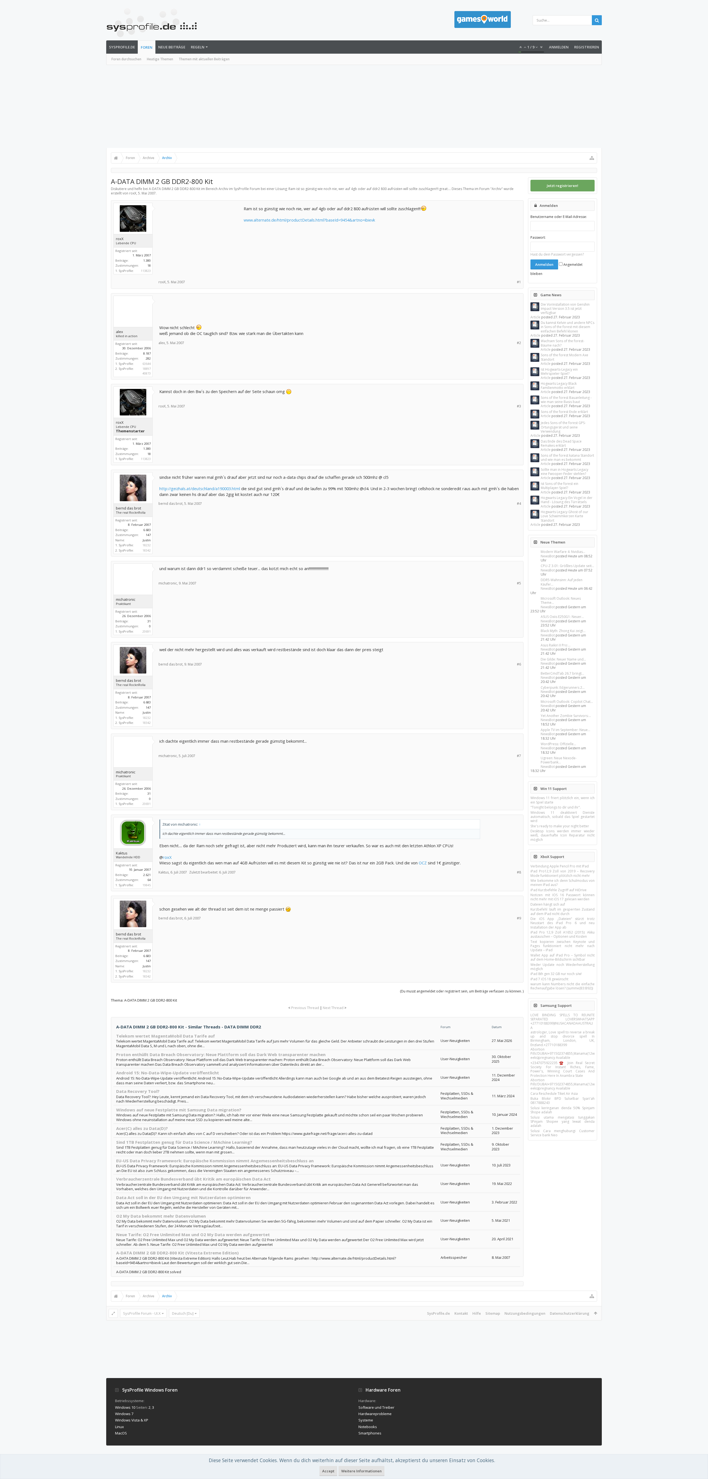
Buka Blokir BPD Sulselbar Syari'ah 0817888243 (562, 1100)
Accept (328, 1470)
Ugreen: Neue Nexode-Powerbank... (559, 760)
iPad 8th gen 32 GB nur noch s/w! (556, 973)
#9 (519, 918)
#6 (519, 664)
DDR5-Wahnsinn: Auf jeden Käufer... (561, 582)
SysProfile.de (122, 47)
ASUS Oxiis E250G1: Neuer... (562, 616)
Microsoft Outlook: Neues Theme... (561, 600)
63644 (146, 364)
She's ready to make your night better (559, 826)
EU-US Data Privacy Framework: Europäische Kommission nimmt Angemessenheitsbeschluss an (215, 1160)
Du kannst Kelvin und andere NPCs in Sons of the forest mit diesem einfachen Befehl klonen (567, 327)
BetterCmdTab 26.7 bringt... (562, 673)
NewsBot (548, 556)
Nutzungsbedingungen (524, 1313)
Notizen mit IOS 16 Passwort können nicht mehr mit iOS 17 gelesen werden (562, 897)
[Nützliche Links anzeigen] (592, 158)
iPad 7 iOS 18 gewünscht (549, 979)
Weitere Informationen (361, 1470)
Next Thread (333, 1007)
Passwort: (538, 237)
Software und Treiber (376, 1407)
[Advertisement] (354, 106)
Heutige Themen (160, 59)
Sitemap (492, 1313)
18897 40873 (146, 370)
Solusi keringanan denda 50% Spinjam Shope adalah (562, 1110)
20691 (146, 631)
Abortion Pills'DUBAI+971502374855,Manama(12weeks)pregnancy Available (562, 1053)
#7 (519, 756)
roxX (167, 857)
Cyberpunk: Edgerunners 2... (563, 687)
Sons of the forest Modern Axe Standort (564, 357)
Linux (119, 1426)
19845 (146, 885)
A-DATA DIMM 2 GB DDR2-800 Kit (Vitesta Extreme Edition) (177, 1253)
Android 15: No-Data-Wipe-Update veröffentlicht (167, 1072)
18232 (146, 545)
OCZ (423, 862)
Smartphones (369, 1433)
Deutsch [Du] (183, 1313)
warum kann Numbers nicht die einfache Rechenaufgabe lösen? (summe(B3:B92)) (562, 986)
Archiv (496, 188)
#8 (519, 872)
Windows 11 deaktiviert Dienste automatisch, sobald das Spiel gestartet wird (562, 816)
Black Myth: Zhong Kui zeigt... (563, 630)
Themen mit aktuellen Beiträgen (204, 59)
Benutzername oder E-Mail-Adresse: (558, 216)
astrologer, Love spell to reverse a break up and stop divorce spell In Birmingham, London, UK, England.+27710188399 (562, 1038)
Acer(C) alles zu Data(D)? (142, 1128)
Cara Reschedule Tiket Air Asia (554, 1093)
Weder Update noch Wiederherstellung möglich (562, 966)
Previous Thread (305, 1007)
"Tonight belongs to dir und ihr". (555, 807)
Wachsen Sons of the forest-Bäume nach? (562, 343)
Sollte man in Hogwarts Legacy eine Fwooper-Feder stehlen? (564, 471)
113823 (146, 271)
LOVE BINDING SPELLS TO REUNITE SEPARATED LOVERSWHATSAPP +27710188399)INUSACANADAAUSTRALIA (562, 1021)
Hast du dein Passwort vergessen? (557, 254)
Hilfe (476, 1313)
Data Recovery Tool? (138, 1091)
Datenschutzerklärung (569, 1313)
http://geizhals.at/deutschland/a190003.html (199, 488)
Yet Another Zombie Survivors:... (566, 715)
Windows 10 (125, 1407)
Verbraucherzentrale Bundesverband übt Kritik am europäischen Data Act (193, 1179)
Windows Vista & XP (131, 1420)
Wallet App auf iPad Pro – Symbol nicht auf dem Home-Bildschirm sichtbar (562, 957)
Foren (146, 47)
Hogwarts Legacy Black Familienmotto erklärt (559, 385)
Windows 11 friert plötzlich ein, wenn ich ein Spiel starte (562, 800)
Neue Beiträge (171, 47)
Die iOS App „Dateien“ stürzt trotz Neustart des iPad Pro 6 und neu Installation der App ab (562, 923)
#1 (519, 282)
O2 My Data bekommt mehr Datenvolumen (161, 1216)
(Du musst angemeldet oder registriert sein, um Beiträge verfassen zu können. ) (462, 991)
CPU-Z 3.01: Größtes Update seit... (567, 565)
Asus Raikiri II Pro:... (556, 645)
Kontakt (461, 1313)
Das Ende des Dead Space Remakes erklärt (561, 443)
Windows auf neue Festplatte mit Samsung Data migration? (178, 1110)
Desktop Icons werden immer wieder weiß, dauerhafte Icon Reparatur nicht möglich (562, 835)
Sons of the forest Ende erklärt (564, 411)
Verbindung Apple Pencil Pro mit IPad (559, 866)
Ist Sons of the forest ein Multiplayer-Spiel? (559, 485)
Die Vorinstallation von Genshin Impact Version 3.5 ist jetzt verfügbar (565, 308)
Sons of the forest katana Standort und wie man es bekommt (567, 457)
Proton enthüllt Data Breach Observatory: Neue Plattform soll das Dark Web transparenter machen (221, 1054)
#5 (519, 583)
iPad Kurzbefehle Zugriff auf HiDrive (558, 890)
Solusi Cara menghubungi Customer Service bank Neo (562, 1133)
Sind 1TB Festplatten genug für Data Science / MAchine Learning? (184, 1142)
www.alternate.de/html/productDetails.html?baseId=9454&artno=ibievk (309, 220)
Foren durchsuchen (126, 59)
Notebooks (367, 1426)
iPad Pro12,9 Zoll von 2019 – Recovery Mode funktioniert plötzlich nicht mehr (562, 873)
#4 (519, 503)
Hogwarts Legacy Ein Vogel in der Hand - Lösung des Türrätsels (566, 499)
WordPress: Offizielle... (558, 744)
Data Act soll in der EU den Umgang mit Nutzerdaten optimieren (183, 1197)
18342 (146, 550)
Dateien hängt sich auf (547, 904)
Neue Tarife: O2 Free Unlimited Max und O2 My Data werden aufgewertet (193, 1234)
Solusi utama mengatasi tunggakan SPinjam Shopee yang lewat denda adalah (562, 1121)
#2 (519, 343)
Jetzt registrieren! (562, 185)
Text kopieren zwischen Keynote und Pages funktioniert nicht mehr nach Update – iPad (562, 946)
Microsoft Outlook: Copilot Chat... (567, 701)
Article (535, 317)
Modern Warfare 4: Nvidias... (563, 551)
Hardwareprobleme (375, 1413)
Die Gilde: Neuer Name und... (563, 659)
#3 (519, 406)
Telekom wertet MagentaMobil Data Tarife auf (165, 1036)
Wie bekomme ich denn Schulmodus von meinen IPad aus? (562, 882)
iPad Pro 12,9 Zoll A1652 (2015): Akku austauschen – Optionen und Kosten (562, 934)
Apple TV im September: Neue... (565, 729)
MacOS (121, 1433)
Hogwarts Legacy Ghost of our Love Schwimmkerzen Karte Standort (564, 516)
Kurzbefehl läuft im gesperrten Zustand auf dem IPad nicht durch (562, 911)
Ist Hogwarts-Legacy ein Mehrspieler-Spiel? (559, 371)
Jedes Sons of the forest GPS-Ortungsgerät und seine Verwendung (563, 427)
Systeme (365, 1420)
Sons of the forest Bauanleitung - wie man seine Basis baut (566, 399)
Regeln (197, 47)
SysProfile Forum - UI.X (142, 1313)
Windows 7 (124, 1413)
